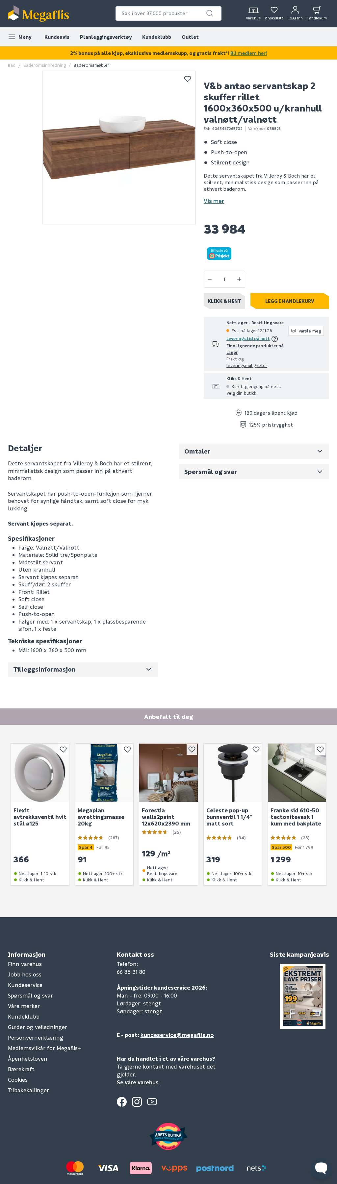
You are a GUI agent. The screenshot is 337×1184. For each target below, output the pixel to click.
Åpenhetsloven (27, 1058)
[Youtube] (152, 1102)
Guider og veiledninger (37, 1027)
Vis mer (214, 200)
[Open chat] (321, 1168)
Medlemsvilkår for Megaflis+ (44, 1048)
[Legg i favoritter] (187, 79)
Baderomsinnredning (44, 65)
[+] (239, 279)
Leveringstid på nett (248, 338)
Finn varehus (25, 963)
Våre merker (24, 1005)
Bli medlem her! (248, 53)
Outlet (190, 37)
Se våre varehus (138, 1082)
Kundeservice (25, 984)
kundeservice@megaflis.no (177, 1034)
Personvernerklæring (35, 1037)
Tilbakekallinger (28, 1090)
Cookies (18, 1079)
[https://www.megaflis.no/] (38, 13)
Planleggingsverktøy (106, 37)
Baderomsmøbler (91, 65)
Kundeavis (56, 37)
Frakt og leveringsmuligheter (246, 362)
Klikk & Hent (224, 301)
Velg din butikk (241, 393)
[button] (209, 13)
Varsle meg (309, 330)
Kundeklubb (156, 37)
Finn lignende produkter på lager (255, 349)
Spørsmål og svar (30, 995)
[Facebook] (122, 1102)
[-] (209, 279)
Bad (11, 65)
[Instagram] (137, 1102)
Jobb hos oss (24, 974)
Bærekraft (21, 1069)
